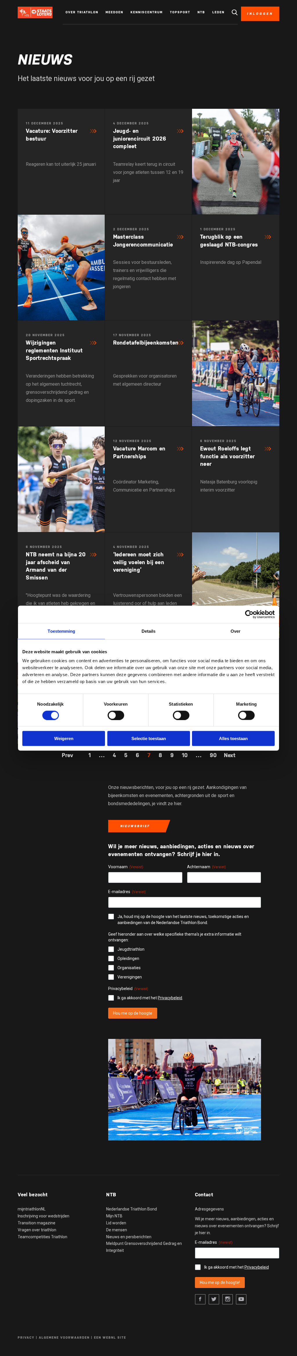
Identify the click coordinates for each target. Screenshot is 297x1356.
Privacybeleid (170, 998)
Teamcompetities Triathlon (42, 1236)
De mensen (116, 1230)
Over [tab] (235, 630)
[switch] (116, 715)
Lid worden (116, 1223)
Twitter (214, 1299)
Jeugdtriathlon (130, 949)
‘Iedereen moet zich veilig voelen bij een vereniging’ (138, 562)
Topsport (180, 12)
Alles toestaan (233, 738)
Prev (67, 755)
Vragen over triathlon (37, 1230)
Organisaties (129, 967)
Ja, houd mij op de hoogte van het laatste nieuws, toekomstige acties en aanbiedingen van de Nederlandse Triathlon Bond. (183, 919)
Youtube (241, 1299)
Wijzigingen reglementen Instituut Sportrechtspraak (54, 350)
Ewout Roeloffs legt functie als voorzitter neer (227, 456)
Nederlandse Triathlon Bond (131, 1209)
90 (213, 755)
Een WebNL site (110, 1338)
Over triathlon (82, 12)
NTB (201, 12)
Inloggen (260, 14)
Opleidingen (128, 958)
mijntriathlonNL (32, 1209)
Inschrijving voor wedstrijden (43, 1216)
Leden (218, 12)
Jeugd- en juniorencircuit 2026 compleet (139, 138)
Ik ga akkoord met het (236, 1267)
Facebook (200, 1299)
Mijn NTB (114, 1216)
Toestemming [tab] (61, 630)
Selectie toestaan (148, 738)
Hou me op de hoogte (132, 1013)
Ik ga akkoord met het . (150, 998)
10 (185, 755)
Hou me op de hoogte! (220, 1282)
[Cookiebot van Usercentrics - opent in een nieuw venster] (249, 614)
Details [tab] (149, 630)
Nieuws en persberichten (128, 1236)
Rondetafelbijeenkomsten (145, 342)
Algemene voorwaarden (64, 1338)
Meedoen (114, 12)
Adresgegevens (209, 1209)
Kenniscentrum (147, 12)
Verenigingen (129, 977)
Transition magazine (36, 1223)
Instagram (227, 1299)
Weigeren (63, 738)
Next (230, 755)
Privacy (26, 1338)
